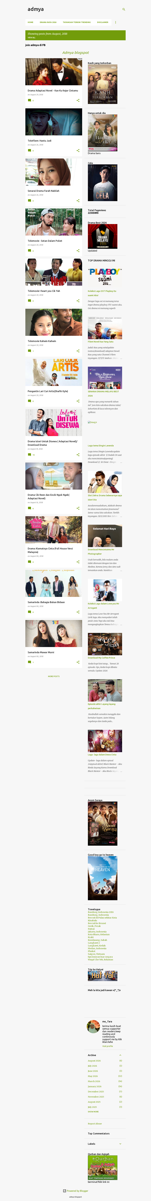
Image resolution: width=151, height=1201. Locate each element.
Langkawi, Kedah (97, 945)
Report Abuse (95, 1123)
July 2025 (92, 1107)
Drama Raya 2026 (48, 22)
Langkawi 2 (94, 943)
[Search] (124, 9)
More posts (54, 676)
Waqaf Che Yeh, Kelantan (100, 959)
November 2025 (96, 1096)
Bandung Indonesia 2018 (101, 912)
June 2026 (93, 1071)
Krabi (90, 937)
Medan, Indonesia (97, 948)
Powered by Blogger (77, 1191)
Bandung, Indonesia (98, 915)
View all (31, 38)
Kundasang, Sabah (97, 940)
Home (30, 22)
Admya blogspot (75, 53)
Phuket (91, 951)
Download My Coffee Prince (101, 658)
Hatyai (91, 929)
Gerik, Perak (94, 926)
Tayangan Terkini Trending (77, 22)
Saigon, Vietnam (96, 954)
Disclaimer (102, 22)
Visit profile (107, 1046)
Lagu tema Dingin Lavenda (101, 445)
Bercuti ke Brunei (97, 923)
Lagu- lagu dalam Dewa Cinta (102, 754)
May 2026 (93, 1076)
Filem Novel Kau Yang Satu (100, 341)
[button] (78, 101)
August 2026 (94, 1060)
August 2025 (94, 1102)
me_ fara (107, 1021)
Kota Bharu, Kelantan (99, 934)
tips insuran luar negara (100, 956)
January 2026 (94, 1086)
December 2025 (96, 1091)
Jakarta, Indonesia (97, 931)
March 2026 (94, 1081)
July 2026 (92, 1066)
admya (36, 9)
